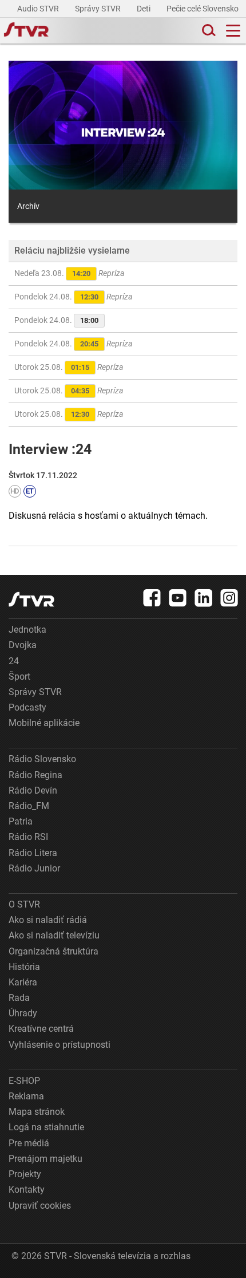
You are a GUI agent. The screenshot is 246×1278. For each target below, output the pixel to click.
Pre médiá (29, 1143)
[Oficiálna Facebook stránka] (152, 597)
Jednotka (27, 629)
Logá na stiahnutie (46, 1127)
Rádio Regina (35, 775)
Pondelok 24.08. (73, 296)
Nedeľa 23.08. (69, 273)
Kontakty (27, 1189)
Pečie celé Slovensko (203, 8)
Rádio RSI (28, 836)
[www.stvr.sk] (31, 599)
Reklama (26, 1096)
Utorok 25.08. (68, 367)
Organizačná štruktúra (53, 951)
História (24, 966)
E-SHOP (24, 1080)
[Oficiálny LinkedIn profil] (203, 597)
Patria (21, 821)
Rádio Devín (33, 790)
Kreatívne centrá (41, 1028)
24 (14, 661)
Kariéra (23, 982)
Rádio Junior (34, 868)
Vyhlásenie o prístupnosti (59, 1044)
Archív (28, 206)
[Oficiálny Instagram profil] (229, 597)
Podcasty (27, 707)
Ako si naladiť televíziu (54, 935)
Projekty (25, 1174)
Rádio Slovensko (42, 759)
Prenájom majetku (45, 1158)
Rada (19, 997)
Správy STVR (98, 8)
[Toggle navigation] (233, 31)
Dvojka (23, 645)
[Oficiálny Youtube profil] (177, 597)
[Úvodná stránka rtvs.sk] (26, 31)
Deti (144, 8)
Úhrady (23, 1013)
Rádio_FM (29, 805)
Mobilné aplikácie (44, 722)
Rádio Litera (33, 852)
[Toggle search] (207, 31)
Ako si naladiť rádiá (48, 919)
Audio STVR (39, 8)
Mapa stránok (37, 1111)
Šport (19, 676)
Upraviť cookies (40, 1205)
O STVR (24, 904)
